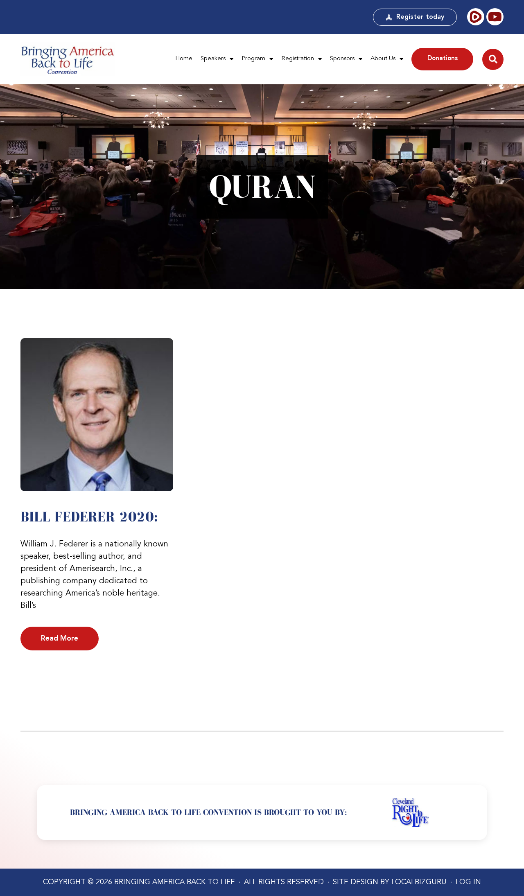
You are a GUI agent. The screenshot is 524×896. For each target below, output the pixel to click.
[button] (493, 59)
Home (183, 59)
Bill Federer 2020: (89, 516)
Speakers (213, 59)
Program (253, 59)
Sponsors (342, 59)
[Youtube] (495, 16)
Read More (59, 638)
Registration (297, 59)
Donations (442, 59)
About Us (382, 59)
